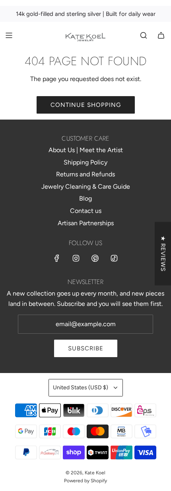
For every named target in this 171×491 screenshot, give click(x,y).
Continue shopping (86, 104)
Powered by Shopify (85, 480)
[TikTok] (114, 258)
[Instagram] (76, 258)
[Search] (143, 35)
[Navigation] (8, 35)
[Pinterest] (95, 258)
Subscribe (85, 348)
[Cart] (161, 35)
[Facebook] (57, 258)
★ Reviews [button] (163, 254)
